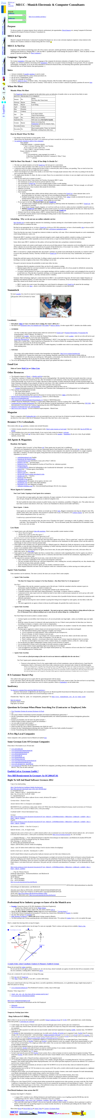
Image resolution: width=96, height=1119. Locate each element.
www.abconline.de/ (17, 749)
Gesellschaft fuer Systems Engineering (22, 403)
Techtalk (28, 915)
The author (45, 325)
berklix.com (11, 18)
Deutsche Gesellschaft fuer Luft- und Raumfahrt (25, 406)
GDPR (73, 1030)
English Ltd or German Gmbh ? (23, 771)
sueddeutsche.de (22, 481)
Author (69, 918)
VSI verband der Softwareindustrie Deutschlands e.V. (27, 400)
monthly (18, 294)
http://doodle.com (19, 222)
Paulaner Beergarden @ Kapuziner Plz (76, 333)
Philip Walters (42, 908)
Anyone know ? (63, 911)
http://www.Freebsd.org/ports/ (61, 834)
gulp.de (19, 469)
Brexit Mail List (28, 1108)
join (15, 977)
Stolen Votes (38, 1108)
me (22, 426)
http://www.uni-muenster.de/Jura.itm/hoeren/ (42, 895)
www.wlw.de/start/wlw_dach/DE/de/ (22, 764)
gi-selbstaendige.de (23, 467)
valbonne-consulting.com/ (25, 486)
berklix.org (11, 13)
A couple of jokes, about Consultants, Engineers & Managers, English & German (33, 964)
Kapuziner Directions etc (21, 339)
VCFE (65, 1020)
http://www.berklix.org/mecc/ (37, 16)
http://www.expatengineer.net (20, 398)
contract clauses (77, 512)
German (17, 388)
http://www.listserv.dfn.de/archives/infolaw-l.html (32, 893)
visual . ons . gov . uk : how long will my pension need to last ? (30, 994)
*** (32, 1051)
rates (59, 511)
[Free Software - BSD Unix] (3, 88)
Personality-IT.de (22, 479)
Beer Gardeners (35, 53)
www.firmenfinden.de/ (18, 757)
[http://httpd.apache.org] (58, 1112)
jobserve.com (21, 472)
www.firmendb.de (16, 755)
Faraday (14, 906)
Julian (68, 197)
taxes (64, 395)
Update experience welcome (51, 1035)
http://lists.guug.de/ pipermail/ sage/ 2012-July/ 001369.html (28, 789)
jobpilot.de (20, 477)
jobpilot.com (21, 476)
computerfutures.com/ (23, 461)
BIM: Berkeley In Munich (19, 916)
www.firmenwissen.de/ (18, 759)
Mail (16, 979)
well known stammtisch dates (57, 229)
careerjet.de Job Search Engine (26, 459)
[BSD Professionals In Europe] (3, 83)
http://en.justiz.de (16, 700)
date (82, 227)
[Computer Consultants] (3, 25)
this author (31, 551)
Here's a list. (82, 926)
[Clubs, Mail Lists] (3, 45)
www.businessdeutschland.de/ (20, 752)
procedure (86, 1035)
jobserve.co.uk (21, 471)
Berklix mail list (37, 376)
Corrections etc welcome (27, 1021)
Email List (19, 94)
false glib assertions (39, 531)
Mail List (25, 368)
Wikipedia (14, 1005)
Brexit (28, 376)
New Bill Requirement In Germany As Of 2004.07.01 (33, 775)
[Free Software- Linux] (3, 97)
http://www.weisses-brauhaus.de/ (70, 353)
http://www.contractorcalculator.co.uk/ (19, 1000)
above (41, 970)
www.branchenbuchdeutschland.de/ (22, 750)
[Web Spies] (4, 101)
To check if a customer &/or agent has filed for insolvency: (28, 690)
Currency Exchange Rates (51, 1108)
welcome (66, 432)
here (91, 82)
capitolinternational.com (24, 457)
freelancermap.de (22, 466)
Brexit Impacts (66, 30)
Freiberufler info (31, 416)
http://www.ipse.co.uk (17, 1007)
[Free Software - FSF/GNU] (3, 92)
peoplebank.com (22, 482)
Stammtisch (43, 63)
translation (21, 61)
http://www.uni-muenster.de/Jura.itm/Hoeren (24, 882)
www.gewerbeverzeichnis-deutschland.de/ (23, 760)
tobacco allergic (55, 325)
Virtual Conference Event (52, 1020)
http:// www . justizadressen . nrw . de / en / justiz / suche (69, 696)
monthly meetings (29, 74)
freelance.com (21, 462)
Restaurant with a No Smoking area (31, 325)
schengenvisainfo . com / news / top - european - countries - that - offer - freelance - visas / (41, 1100)
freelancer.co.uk (22, 464)
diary (31, 286)
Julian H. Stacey (22, 81)
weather (26, 336)
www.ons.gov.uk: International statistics (23, 996)
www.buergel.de (16, 765)
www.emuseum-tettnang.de (19, 988)
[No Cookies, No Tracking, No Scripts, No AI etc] (3, 65)
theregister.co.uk (22, 484)
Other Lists (35, 368)
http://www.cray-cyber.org (19, 408)
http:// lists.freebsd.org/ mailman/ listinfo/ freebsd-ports (27, 787)
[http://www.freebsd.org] (78, 1112)
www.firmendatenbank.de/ (19, 754)
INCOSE (88, 403)
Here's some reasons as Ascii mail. (56, 429)
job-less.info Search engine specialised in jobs (30, 474)
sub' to (53, 909)
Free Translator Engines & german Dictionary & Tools (27, 711)
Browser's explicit (43, 1038)
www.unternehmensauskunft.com (21, 762)
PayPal (16, 1033)
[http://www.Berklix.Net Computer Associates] (28, 1112)
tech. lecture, (39, 200)
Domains (42, 1112)
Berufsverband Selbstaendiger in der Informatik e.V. (26, 396)
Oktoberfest (35, 124)
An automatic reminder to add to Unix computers (28, 141)
